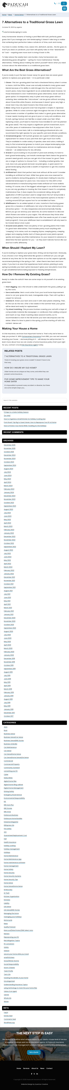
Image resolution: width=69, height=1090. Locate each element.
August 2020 (8, 631)
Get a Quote (33, 1052)
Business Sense (9, 734)
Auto (5, 727)
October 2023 (9, 503)
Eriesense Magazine (11, 822)
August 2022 (8, 550)
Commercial (8, 761)
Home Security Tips (11, 879)
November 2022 (9, 540)
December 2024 (9, 455)
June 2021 (7, 597)
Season (6, 951)
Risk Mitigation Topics (12, 940)
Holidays (7, 852)
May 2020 (7, 642)
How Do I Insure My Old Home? (20, 368)
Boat (5, 730)
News (10, 15)
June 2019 (7, 679)
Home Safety (8, 869)
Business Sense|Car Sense (13, 737)
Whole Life (7, 998)
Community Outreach (12, 768)
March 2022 (8, 567)
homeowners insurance (31, 336)
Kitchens (7, 900)
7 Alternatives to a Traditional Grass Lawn (27, 356)
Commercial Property (11, 764)
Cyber (6, 774)
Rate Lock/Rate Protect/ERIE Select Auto (18, 930)
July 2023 (7, 513)
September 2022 (10, 547)
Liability (6, 903)
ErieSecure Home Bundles (13, 818)
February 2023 (9, 530)
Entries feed (8, 1016)
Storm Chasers (9, 968)
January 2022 (9, 574)
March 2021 (8, 608)
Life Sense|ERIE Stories (12, 910)
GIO (5, 832)
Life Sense (7, 907)
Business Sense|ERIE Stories (14, 741)
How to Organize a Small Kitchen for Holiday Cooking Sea (24, 419)
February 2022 (9, 570)
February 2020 (9, 652)
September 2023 (10, 506)
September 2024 (10, 465)
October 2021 (8, 584)
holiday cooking (10, 846)
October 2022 (9, 543)
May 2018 (7, 706)
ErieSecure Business (11, 815)
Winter (6, 1001)
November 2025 (9, 448)
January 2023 (9, 533)
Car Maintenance (10, 747)
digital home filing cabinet (13, 785)
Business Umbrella (10, 744)
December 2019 (9, 658)
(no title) (7, 416)
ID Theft (6, 893)
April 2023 (7, 523)
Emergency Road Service (13, 795)
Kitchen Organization (11, 896)
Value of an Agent (10, 991)
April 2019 (7, 686)
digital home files (10, 781)
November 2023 (9, 499)
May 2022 (7, 560)
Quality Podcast (10, 927)
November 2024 (9, 459)
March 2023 (8, 526)
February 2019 (9, 692)
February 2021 (9, 611)
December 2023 (9, 496)
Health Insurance (10, 842)
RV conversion (9, 944)
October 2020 (9, 625)
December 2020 (9, 618)
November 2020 (9, 621)
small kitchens (9, 957)
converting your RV (11, 771)
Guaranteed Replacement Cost (15, 835)
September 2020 (10, 628)
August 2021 (8, 591)
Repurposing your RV (11, 937)
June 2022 (7, 557)
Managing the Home (11, 913)
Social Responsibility (11, 964)
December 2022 (9, 536)
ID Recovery (8, 890)
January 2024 (9, 492)
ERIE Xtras (7, 812)
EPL (5, 802)
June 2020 (7, 638)
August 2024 (8, 469)
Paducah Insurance (15, 5)
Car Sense (7, 751)
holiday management (12, 849)
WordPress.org (9, 1023)
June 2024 (8, 475)
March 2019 (8, 689)
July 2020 (7, 635)
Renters (6, 934)
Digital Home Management (13, 788)
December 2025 (9, 445)
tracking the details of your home (16, 978)
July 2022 (7, 553)
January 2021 (8, 614)
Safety (6, 947)
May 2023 (7, 520)
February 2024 (9, 489)
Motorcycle (8, 920)
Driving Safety (9, 791)
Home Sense (8, 883)
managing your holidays (13, 917)
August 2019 (8, 672)
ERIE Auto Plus (9, 805)
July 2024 (7, 472)
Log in (6, 1012)
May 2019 (7, 682)
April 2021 (7, 604)
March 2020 (8, 648)
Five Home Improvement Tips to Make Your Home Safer (26, 380)
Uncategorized (9, 981)
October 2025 (9, 452)
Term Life (7, 974)
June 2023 (7, 516)
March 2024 (8, 486)
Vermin (6, 995)
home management (11, 866)
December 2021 (9, 577)
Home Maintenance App (12, 859)
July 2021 (7, 594)
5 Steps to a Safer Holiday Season (16, 412)
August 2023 (8, 509)
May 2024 (7, 479)
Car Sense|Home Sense (12, 754)
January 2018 (8, 709)
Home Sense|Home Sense (13, 886)
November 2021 (9, 581)
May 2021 (7, 601)
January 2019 (8, 696)
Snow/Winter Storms (11, 961)
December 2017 (9, 713)
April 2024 (7, 482)
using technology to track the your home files (20, 988)
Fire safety (7, 829)
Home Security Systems (12, 876)
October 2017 (8, 716)
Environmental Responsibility (14, 798)
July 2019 (7, 675)
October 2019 (8, 665)
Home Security (9, 873)
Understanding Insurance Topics (16, 985)
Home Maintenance (11, 856)
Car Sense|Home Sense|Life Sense (16, 757)
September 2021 (10, 587)
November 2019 (9, 662)
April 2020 (7, 645)
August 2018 (8, 699)
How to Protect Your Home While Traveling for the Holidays (25, 426)
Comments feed (10, 1019)
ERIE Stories (8, 808)
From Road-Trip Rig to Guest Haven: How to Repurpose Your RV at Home (30, 422)
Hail (5, 839)
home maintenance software (14, 863)
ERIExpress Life (9, 825)
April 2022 (7, 564)
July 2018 (7, 703)
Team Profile (8, 971)
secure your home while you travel (16, 954)
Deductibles (8, 778)
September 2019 (10, 669)
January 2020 (9, 655)
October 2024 (9, 462)
